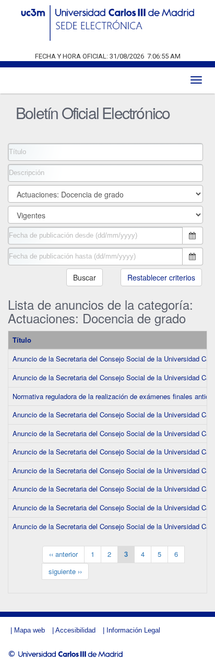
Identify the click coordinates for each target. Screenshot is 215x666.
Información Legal (133, 630)
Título (22, 340)
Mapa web (29, 630)
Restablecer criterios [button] (161, 277)
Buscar (84, 277)
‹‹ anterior (63, 554)
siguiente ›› (65, 571)
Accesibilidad (75, 630)
